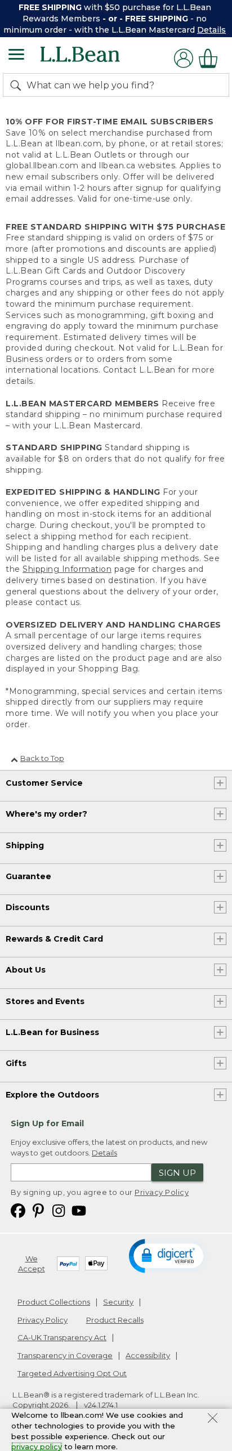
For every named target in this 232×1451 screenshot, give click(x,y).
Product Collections (53, 1301)
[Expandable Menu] (16, 55)
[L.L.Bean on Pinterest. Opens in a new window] (38, 1210)
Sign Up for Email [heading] (47, 1123)
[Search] (18, 85)
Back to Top (42, 758)
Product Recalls (115, 1319)
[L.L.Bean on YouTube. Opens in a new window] (79, 1210)
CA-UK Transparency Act (61, 1337)
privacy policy (36, 1446)
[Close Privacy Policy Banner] (212, 1419)
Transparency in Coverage (65, 1355)
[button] (168, 1255)
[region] (116, 18)
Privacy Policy (162, 1192)
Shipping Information (67, 569)
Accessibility (148, 1355)
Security (118, 1301)
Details (211, 30)
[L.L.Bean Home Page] (95, 58)
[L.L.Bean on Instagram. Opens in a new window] (58, 1210)
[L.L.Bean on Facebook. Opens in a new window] (18, 1210)
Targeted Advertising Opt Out (72, 1373)
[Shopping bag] (211, 58)
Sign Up (177, 1172)
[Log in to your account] (183, 58)
